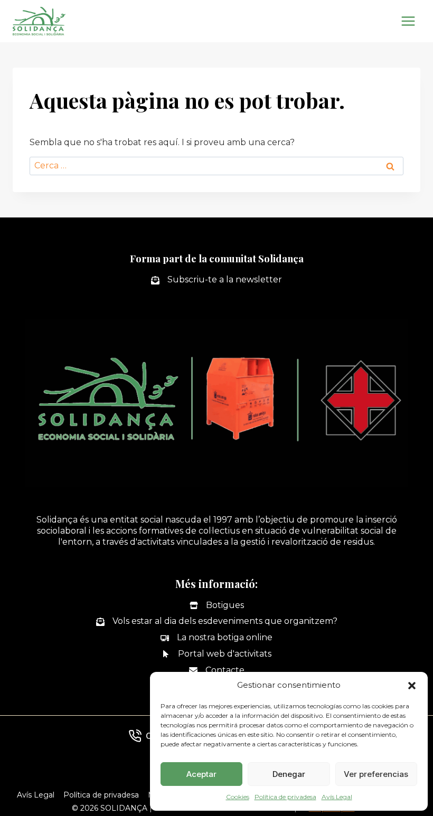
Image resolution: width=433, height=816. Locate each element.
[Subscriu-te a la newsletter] (216, 280)
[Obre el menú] (408, 21)
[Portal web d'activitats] (216, 654)
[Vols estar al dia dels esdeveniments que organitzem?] (216, 621)
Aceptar (201, 774)
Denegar (288, 774)
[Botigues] (217, 605)
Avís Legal (337, 797)
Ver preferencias (376, 774)
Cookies (237, 797)
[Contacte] (216, 670)
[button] (412, 685)
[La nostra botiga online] (216, 637)
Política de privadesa (285, 797)
